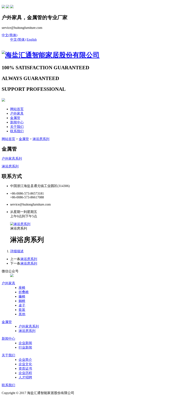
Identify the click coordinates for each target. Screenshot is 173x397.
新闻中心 (17, 122)
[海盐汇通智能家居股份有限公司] (51, 55)
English (32, 39)
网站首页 (17, 109)
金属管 (15, 118)
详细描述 (17, 251)
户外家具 (17, 113)
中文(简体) (9, 35)
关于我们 (17, 126)
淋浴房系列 (40, 139)
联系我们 (17, 131)
